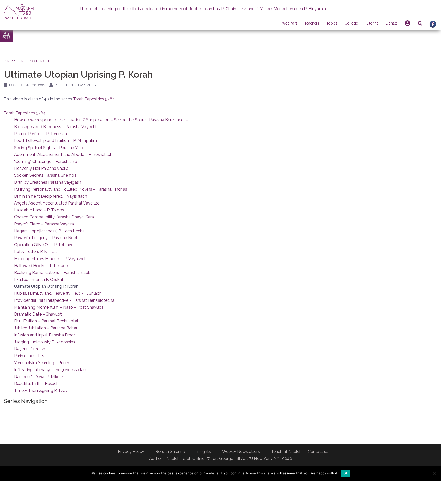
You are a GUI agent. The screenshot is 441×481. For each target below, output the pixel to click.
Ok (345, 473)
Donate (392, 23)
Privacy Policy (131, 451)
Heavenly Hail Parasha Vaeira (41, 168)
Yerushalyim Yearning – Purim (41, 362)
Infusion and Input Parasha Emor (44, 335)
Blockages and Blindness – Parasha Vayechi (55, 126)
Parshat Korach (27, 61)
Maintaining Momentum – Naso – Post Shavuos (58, 307)
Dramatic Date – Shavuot (38, 314)
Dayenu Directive (30, 348)
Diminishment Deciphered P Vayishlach (50, 196)
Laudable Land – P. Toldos (39, 210)
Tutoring (372, 23)
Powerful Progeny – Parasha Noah (46, 237)
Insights (203, 451)
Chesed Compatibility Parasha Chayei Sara (54, 216)
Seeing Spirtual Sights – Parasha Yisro (49, 147)
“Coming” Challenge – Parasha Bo (45, 161)
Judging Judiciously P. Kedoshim (44, 342)
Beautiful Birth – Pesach (36, 383)
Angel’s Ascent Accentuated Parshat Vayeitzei (57, 203)
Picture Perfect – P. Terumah (40, 133)
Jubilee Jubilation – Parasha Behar (45, 328)
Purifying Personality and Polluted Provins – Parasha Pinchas (70, 189)
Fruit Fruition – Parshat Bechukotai (46, 321)
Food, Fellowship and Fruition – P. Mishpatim (55, 140)
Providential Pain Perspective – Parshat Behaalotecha (64, 300)
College (351, 23)
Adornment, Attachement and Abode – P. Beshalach (63, 154)
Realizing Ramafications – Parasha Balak (52, 272)
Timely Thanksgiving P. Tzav (41, 390)
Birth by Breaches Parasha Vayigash (47, 182)
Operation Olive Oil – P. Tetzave (44, 244)
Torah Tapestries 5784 (94, 99)
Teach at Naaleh (286, 451)
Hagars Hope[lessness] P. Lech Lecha (49, 231)
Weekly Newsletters (241, 451)
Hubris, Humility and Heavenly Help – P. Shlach (58, 293)
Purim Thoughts (29, 355)
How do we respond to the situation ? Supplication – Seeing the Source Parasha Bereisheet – (101, 119)
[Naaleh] (18, 11)
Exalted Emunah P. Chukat (38, 279)
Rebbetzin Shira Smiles (75, 85)
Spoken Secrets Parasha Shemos (45, 175)
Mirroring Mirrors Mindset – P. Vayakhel (49, 258)
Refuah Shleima (170, 451)
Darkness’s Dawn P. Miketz (38, 376)
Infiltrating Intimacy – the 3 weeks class (51, 369)
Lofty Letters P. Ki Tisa (35, 251)
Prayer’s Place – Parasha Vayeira (44, 224)
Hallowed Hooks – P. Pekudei (41, 265)
